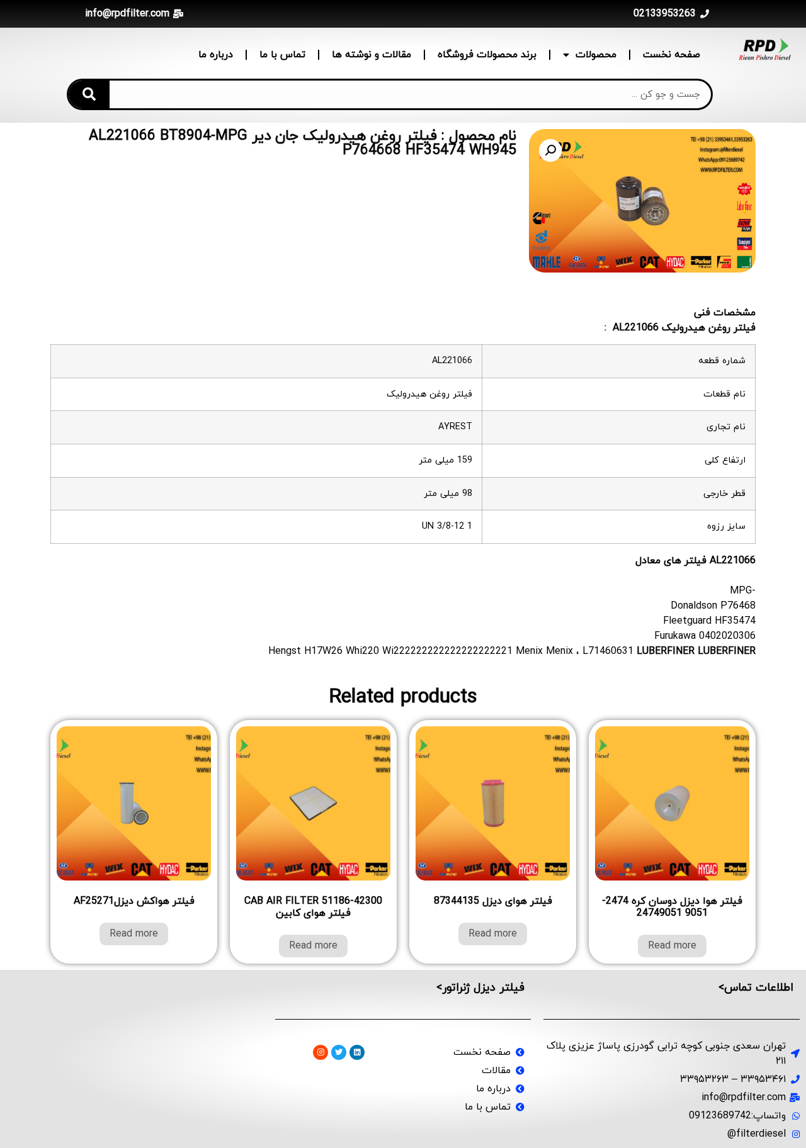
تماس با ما (282, 55)
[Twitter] (338, 1052)
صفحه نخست (671, 55)
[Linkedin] (357, 1052)
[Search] (89, 94)
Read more (672, 946)
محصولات (596, 55)
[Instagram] (320, 1052)
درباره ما (215, 55)
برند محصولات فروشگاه (487, 55)
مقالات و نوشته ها (371, 55)
